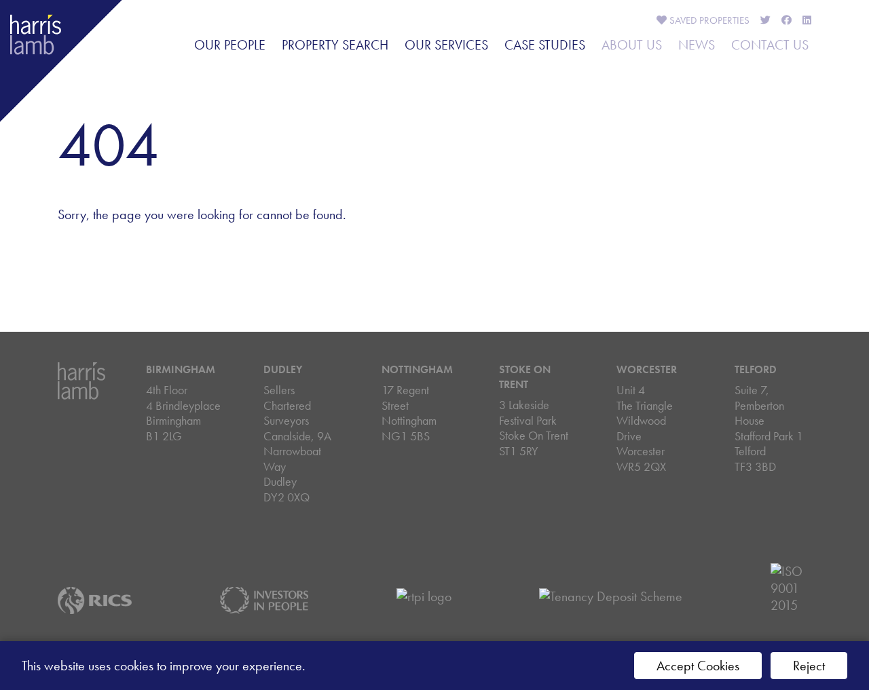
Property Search (335, 45)
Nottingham (417, 369)
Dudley (282, 369)
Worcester (646, 369)
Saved (708, 20)
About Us (632, 45)
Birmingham (180, 369)
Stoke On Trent (525, 376)
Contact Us (770, 45)
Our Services (446, 45)
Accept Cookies (698, 665)
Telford (756, 369)
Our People (229, 45)
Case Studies (544, 45)
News (696, 45)
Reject (809, 665)
